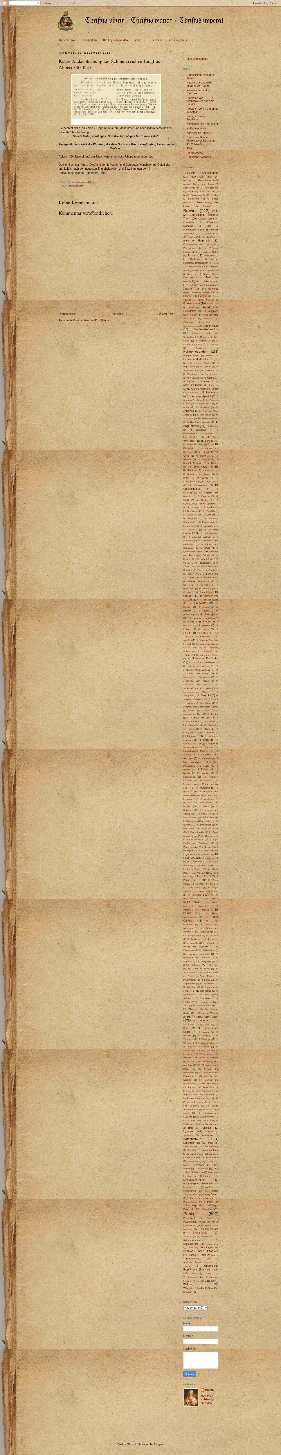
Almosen (187, 180)
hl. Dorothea (189, 514)
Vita (207, 1281)
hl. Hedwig (204, 607)
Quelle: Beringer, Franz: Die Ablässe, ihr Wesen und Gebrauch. (99, 164)
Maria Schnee (202, 1168)
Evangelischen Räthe (207, 252)
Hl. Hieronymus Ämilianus (202, 618)
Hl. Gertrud (205, 588)
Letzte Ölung (194, 1161)
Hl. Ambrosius (210, 392)
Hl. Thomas (190, 1009)
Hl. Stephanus (203, 990)
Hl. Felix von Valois (202, 559)
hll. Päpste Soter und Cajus (197, 1098)
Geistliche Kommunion (197, 322)
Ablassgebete (178, 40)
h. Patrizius (212, 344)
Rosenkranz (211, 1229)
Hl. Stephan (189, 987)
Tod (211, 1262)
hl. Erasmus (190, 529)
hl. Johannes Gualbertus (202, 662)
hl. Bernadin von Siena (196, 444)
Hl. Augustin (204, 422)
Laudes (211, 1154)
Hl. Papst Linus (195, 861)
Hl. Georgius (202, 585)
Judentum (188, 1135)
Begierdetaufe (198, 195)
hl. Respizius (204, 961)
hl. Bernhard (202, 456)
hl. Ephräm (189, 526)
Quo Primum (189, 1225)
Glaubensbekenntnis (206, 329)
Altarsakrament (206, 180)
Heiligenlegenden (115, 40)
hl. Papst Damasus (204, 836)
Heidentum (200, 348)
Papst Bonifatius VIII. (202, 1198)
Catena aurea (206, 218)
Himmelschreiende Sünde (196, 363)
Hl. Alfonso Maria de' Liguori (202, 388)
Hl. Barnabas (197, 429)
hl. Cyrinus (205, 366)
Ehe (204, 237)
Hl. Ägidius (189, 381)
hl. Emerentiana (207, 522)
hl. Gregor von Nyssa (207, 600)
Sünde (192, 1255)
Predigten (90, 40)
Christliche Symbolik (199, 157)
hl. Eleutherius (207, 514)
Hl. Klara (205, 729)
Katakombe (207, 1135)
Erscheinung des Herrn (197, 244)
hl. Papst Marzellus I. (204, 865)
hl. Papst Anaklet (196, 832)
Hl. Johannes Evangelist (202, 658)
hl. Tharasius (203, 998)
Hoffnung (213, 1124)
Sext (190, 1247)
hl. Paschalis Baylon (199, 895)
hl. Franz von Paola (204, 570)
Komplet (191, 1150)
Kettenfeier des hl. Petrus (198, 1142)
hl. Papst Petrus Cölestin (197, 869)
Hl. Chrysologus (197, 485)
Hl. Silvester (189, 979)
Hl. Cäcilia (202, 477)
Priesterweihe (190, 1218)
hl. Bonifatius (208, 470)
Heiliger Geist (190, 355)
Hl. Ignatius (203, 625)
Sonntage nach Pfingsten (200, 1251)
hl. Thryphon (201, 1021)
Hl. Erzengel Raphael (199, 537)
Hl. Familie (205, 547)
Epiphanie (204, 240)
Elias (212, 237)
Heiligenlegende (194, 351)
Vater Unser (211, 1269)
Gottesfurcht (189, 337)
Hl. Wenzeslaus (204, 1054)
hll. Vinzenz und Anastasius (197, 1120)
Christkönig (189, 222)
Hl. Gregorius (197, 603)
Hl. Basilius (190, 437)
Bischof (207, 206)
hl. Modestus (205, 802)
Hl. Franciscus (203, 562)
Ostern (214, 1194)
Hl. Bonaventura (197, 466)
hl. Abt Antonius (210, 374)
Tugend (187, 1266)
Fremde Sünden (205, 300)
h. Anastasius (203, 340)
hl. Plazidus (212, 935)
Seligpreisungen (191, 1240)
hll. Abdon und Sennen (206, 1057)
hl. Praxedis (192, 943)
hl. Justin (191, 710)
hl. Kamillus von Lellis (199, 718)
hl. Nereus (199, 814)
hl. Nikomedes (190, 821)
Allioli (139, 40)
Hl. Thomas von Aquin (203, 1016)
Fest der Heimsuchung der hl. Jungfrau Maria (200, 267)
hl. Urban (203, 1032)
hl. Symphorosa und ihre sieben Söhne (200, 995)
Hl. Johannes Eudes (207, 655)
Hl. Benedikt (207, 440)
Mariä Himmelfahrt (194, 1165)
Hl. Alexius (213, 385)
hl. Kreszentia (208, 732)
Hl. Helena (204, 611)
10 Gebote (189, 173)
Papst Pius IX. (200, 1205)
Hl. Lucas (203, 739)
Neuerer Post (68, 314)
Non (204, 1194)
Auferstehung (211, 188)
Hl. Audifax (188, 422)
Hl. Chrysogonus (210, 481)
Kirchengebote (211, 1146)
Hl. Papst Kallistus (200, 854)
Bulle (215, 211)
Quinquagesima (207, 1222)
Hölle (190, 1128)
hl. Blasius (212, 463)
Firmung (202, 296)
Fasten (191, 255)
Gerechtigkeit (210, 325)
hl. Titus (205, 1024)
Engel (186, 240)
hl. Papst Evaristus (193, 839)
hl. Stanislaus (207, 983)
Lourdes (210, 1161)
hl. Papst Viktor (192, 887)
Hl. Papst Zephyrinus (207, 891)
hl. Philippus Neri (192, 935)
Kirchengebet (190, 1146)
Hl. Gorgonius (203, 592)
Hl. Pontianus (211, 939)
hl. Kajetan (212, 714)
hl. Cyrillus (202, 500)
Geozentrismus (190, 326)
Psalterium (189, 1221)
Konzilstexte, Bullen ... (200, 132)
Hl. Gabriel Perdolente (196, 581)
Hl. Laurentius (190, 736)
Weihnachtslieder (193, 1288)
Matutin (187, 1187)
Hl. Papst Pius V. (202, 876)
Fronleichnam (191, 303)
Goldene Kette (201, 333)
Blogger (158, 1444)
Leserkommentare (197, 58)
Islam (209, 1131)
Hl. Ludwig (198, 743)
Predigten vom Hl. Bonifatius (197, 118)
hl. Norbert (207, 821)
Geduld (208, 318)
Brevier (157, 40)
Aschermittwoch (191, 188)
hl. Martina (203, 773)
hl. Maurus (210, 795)
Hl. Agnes (205, 381)
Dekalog (191, 237)
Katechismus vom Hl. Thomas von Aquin (199, 84)
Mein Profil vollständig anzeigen (207, 1399)
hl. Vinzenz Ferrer (205, 1043)
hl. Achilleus (193, 378)
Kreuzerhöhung (195, 1154)
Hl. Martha (202, 769)
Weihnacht (189, 1284)
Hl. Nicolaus (208, 817)
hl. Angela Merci (203, 403)
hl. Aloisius (192, 392)
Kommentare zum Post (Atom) (91, 320)
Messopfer (206, 1187)
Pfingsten (207, 1209)
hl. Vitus (187, 1054)
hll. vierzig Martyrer (205, 1117)
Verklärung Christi (201, 1273)
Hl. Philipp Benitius (205, 932)
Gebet (206, 307)
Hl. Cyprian (203, 496)
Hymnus (188, 1131)
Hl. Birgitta (203, 459)
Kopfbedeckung (210, 1150)
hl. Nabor (203, 806)
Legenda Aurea (191, 1157)
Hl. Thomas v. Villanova (206, 1013)
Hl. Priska (207, 943)
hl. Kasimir (209, 721)
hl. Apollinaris (204, 415)
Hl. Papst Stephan (205, 884)
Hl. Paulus (193, 902)
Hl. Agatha (209, 377)
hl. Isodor (203, 629)
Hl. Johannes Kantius (196, 666)
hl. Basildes (208, 433)
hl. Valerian (204, 1035)
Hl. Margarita (204, 758)
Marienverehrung (193, 1179)
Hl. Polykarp (193, 939)
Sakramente (200, 1232)
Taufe (203, 1255)
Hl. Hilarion (189, 621)
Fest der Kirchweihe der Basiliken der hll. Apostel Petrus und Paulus (200, 274)
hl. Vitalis (210, 1050)
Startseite (117, 314)
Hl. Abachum (189, 374)
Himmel (209, 355)
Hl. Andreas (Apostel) (200, 396)
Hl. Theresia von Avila (204, 1005)
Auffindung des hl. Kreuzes (201, 191)
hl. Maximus (189, 799)
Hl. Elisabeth (190, 518)
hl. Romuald (212, 965)
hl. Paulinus (212, 898)
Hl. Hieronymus (209, 614)
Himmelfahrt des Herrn (197, 359)
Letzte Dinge (212, 1157)
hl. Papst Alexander (208, 828)
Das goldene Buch (209, 233)
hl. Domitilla (209, 511)
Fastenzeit (209, 255)
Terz (213, 1255)
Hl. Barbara (212, 426)
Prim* (209, 1218)
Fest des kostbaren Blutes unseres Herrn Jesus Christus (200, 292)
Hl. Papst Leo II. (210, 858)
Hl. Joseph (203, 695)
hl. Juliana (205, 703)
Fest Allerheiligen (192, 259)
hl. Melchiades (207, 799)
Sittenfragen (206, 1247)
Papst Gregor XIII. (193, 1202)
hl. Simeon (206, 980)
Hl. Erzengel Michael (207, 533)
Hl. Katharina (190, 725)
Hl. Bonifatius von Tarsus (197, 474)
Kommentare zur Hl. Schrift (202, 123)
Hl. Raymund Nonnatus (196, 954)
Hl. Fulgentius (207, 577)
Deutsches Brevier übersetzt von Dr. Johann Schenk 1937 (201, 140)
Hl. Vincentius (205, 1039)
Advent (194, 176)
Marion (209, 1390)
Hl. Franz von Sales (193, 574)
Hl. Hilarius (205, 621)
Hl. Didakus (189, 507)
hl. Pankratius (204, 825)
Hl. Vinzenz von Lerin (196, 1046)
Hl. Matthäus (203, 787)
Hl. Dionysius (207, 507)
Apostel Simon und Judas (198, 184)
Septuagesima (190, 1244)
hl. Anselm (202, 407)
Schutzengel (189, 1236)
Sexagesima (212, 1244)
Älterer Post (166, 314)
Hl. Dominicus (190, 511)
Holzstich (206, 1127)
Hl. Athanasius (206, 418)
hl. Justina (206, 710)
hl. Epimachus (207, 526)
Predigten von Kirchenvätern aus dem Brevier (200, 101)
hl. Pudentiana (207, 950)
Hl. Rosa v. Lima (198, 968)
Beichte (214, 195)
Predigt (190, 1213)
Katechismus (192, 1139)
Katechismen (67, 40)
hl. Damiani (209, 504)
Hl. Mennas (189, 802)
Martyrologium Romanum (198, 1183)
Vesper (196, 1281)
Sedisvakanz (208, 1236)
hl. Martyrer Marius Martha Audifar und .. (200, 784)
